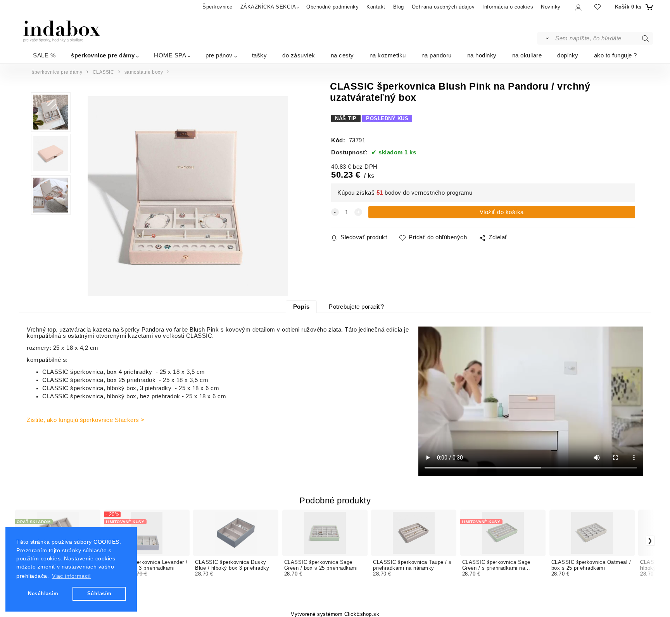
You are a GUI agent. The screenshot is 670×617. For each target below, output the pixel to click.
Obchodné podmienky (332, 7)
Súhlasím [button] (99, 593)
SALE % (44, 55)
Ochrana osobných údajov (443, 7)
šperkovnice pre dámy (103, 55)
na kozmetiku (388, 55)
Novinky (551, 7)
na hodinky (482, 55)
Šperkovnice (217, 7)
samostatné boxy (143, 72)
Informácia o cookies (507, 7)
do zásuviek (298, 55)
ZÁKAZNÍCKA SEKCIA (268, 7)
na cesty (342, 55)
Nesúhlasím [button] (43, 593)
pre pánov (219, 55)
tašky (259, 55)
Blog (398, 7)
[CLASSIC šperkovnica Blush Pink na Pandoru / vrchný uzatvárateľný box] (187, 196)
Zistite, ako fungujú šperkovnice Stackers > (86, 420)
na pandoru (436, 55)
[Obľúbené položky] (597, 7)
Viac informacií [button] (71, 576)
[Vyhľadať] (545, 38)
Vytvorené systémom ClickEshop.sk (335, 614)
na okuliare (527, 55)
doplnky (567, 55)
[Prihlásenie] (578, 7)
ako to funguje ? (615, 55)
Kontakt (375, 7)
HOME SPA (170, 55)
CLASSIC (103, 72)
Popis (301, 307)
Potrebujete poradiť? (356, 307)
